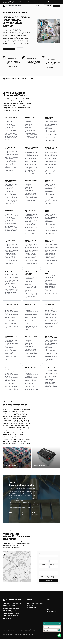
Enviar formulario (48, 580)
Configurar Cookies (51, 611)
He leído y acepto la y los (49, 577)
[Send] (59, 630)
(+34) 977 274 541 (31, 605)
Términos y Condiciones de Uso (48, 577)
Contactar (56, 5)
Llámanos (19, 48)
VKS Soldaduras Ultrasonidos (13, 5)
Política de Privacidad (53, 576)
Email (40, 559)
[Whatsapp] (59, 635)
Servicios (38, 5)
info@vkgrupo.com (31, 607)
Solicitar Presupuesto (8, 48)
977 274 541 (48, 5)
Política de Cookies (51, 603)
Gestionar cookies (56, 1)
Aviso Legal (49, 601)
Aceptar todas (47, 1)
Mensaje (41, 569)
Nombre (41, 553)
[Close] (59, 623)
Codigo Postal (42, 564)
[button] (16, 566)
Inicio (33, 5)
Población (51, 564)
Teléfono (51, 559)
